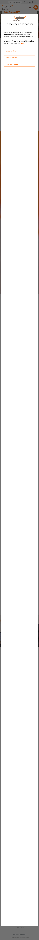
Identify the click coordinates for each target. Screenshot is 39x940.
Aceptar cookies (11, 51)
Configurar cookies (12, 64)
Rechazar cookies (11, 58)
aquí (22, 43)
